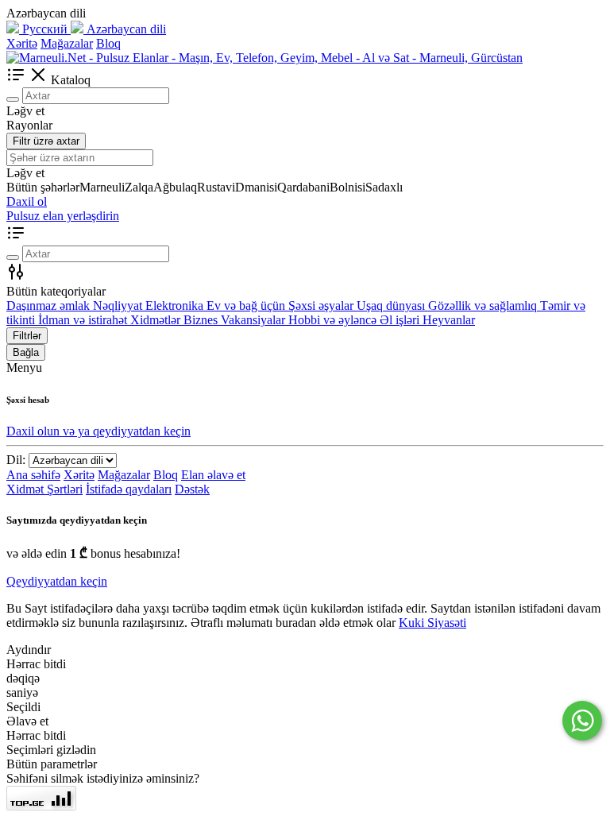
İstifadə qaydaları (129, 489)
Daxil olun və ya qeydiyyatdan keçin (98, 431)
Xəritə (21, 43)
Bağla (26, 352)
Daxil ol (26, 201)
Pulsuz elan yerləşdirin (62, 215)
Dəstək (192, 489)
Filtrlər (27, 336)
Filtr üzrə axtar (46, 141)
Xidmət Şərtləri (44, 489)
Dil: (15, 459)
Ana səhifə (33, 475)
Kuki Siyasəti (432, 622)
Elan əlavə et (213, 475)
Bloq (108, 43)
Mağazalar (67, 43)
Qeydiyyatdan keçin (56, 581)
